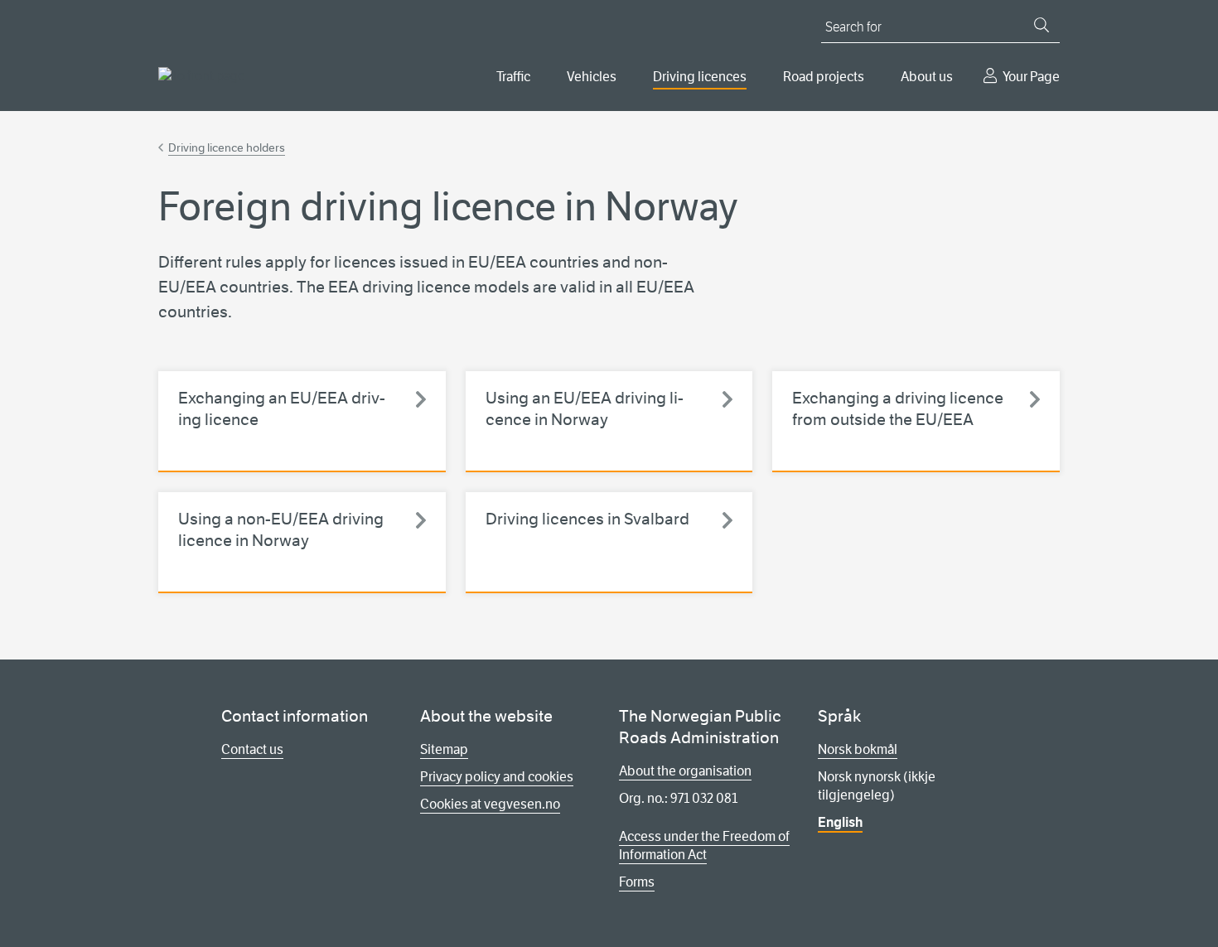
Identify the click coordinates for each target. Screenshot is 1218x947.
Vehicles (591, 77)
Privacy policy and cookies (496, 777)
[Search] (1041, 25)
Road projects (823, 77)
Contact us (252, 749)
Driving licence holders (226, 147)
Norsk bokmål (857, 749)
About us (927, 77)
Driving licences (700, 77)
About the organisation (685, 771)
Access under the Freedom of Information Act (704, 845)
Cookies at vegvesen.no (490, 804)
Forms (637, 882)
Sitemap (444, 749)
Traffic (513, 77)
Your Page (1031, 77)
